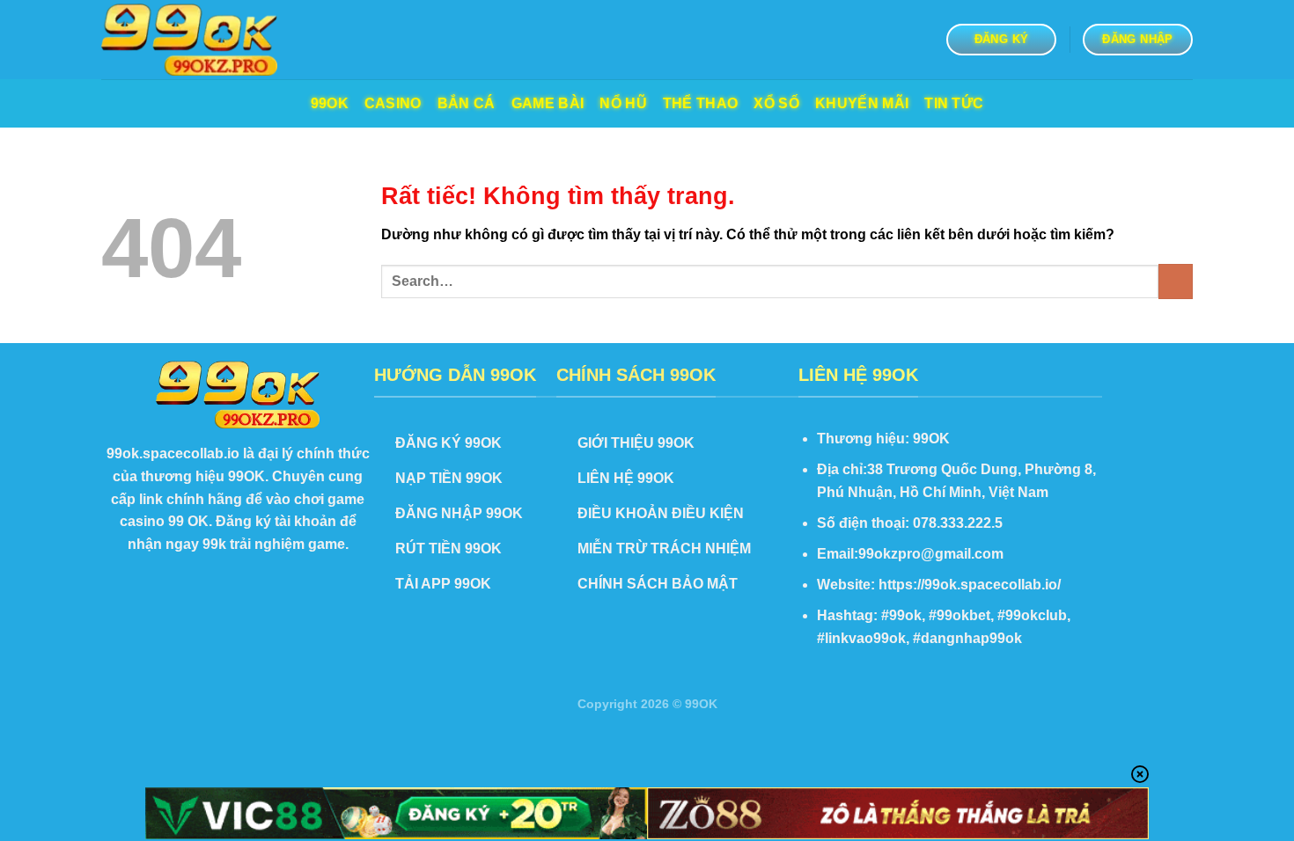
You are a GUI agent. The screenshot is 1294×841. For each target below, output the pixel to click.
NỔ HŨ (623, 103)
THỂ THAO (701, 103)
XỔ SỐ (776, 103)
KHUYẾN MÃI (861, 103)
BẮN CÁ (466, 103)
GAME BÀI (548, 103)
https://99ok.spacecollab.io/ (970, 584)
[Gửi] (1175, 281)
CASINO (393, 103)
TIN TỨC (953, 103)
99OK (330, 103)
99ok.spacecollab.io (173, 453)
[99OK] (189, 40)
